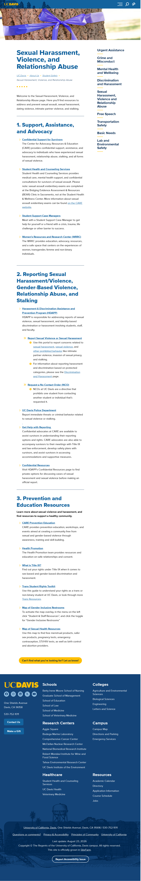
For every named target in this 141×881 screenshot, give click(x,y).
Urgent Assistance (110, 50)
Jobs (95, 801)
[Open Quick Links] (134, 4)
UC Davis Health (52, 789)
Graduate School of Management (61, 695)
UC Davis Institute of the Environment (64, 767)
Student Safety (50, 75)
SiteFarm (86, 850)
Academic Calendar (104, 781)
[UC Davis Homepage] (11, 4)
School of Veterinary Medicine (60, 715)
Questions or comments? (27, 834)
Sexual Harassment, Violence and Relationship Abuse (107, 99)
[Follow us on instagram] (13, 694)
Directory (98, 786)
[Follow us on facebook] (6, 694)
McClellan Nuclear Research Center (63, 744)
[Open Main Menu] (120, 4)
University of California (114, 834)
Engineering (99, 704)
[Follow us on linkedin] (20, 694)
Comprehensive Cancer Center (60, 739)
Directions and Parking (105, 734)
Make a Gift (14, 731)
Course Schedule (102, 796)
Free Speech (106, 113)
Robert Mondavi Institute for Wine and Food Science (64, 755)
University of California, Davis (40, 827)
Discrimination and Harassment (109, 82)
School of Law (51, 705)
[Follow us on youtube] (34, 694)
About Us (34, 75)
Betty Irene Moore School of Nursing (63, 691)
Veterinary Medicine (54, 794)
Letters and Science (104, 709)
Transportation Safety (108, 123)
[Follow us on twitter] (27, 694)
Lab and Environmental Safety (108, 144)
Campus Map (100, 729)
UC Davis (21, 75)
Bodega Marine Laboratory (58, 734)
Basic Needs (106, 132)
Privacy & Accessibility (56, 834)
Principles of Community (85, 834)
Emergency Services (104, 739)
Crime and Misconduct (106, 59)
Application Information (106, 791)
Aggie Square (50, 729)
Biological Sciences (104, 699)
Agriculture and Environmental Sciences (110, 692)
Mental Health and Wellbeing (107, 71)
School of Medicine (53, 710)
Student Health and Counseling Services (60, 782)
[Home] (21, 685)
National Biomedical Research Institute (64, 749)
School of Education (54, 700)
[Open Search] (127, 4)
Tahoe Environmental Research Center (64, 762)
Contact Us (13, 722)
